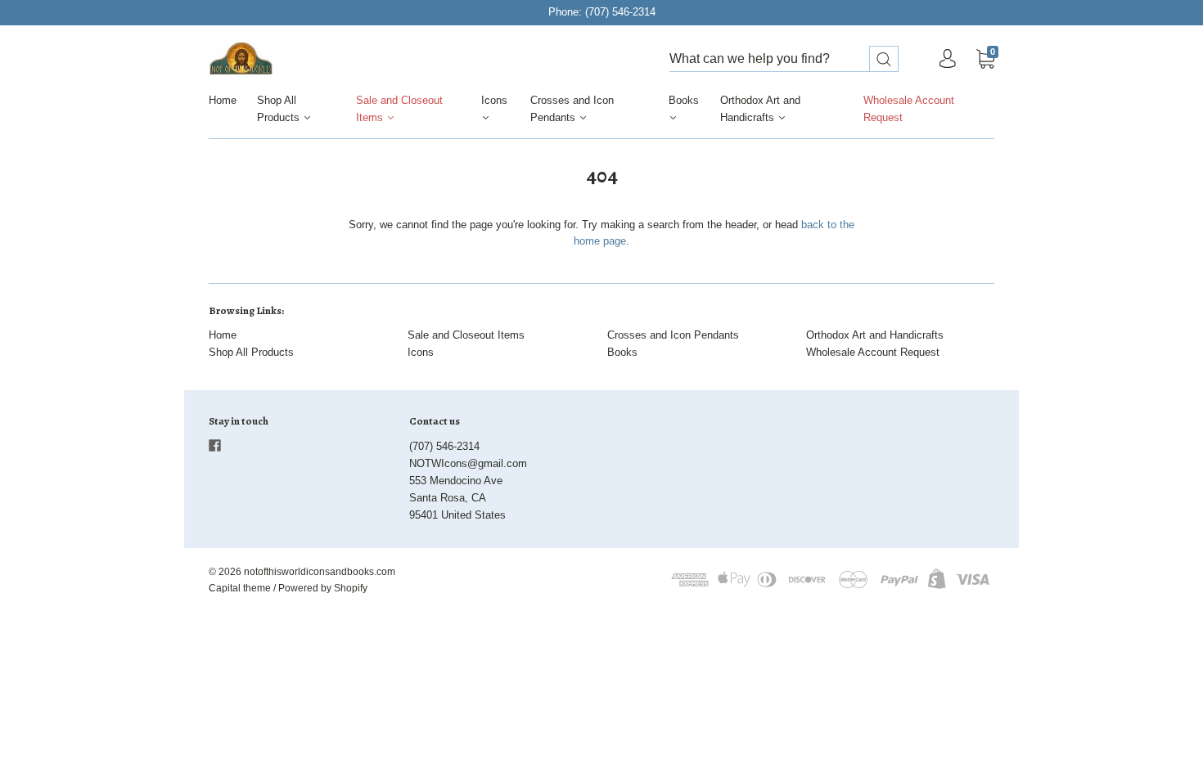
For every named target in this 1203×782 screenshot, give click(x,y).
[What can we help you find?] (784, 59)
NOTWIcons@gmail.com (468, 463)
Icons (494, 100)
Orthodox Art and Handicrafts (760, 109)
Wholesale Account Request (908, 109)
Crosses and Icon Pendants (572, 109)
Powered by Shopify (322, 588)
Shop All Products (280, 109)
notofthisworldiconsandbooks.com (319, 572)
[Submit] (884, 59)
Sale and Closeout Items (399, 109)
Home (223, 100)
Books (684, 100)
